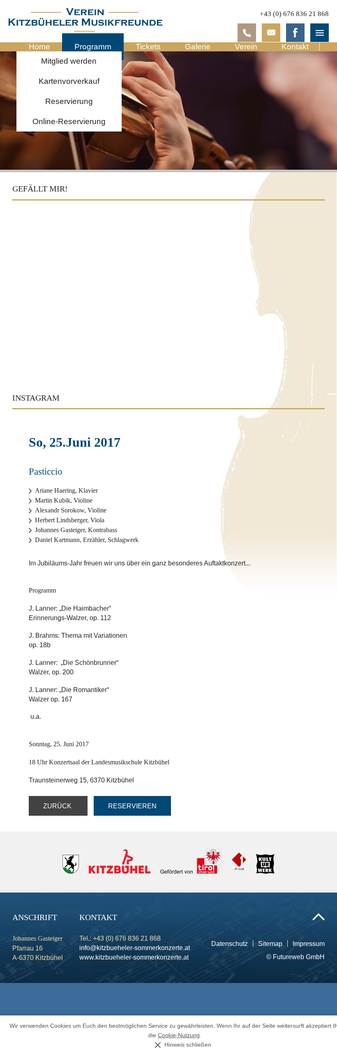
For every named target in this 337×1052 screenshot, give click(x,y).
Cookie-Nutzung (179, 1035)
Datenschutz (229, 943)
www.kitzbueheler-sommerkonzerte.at (134, 957)
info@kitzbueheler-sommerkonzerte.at (134, 947)
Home (39, 46)
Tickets (148, 46)
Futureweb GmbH (299, 956)
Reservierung (69, 101)
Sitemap (270, 943)
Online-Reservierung (69, 121)
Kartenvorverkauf (69, 81)
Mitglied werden (69, 61)
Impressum (309, 943)
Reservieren (132, 806)
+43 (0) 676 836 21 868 (294, 14)
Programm (92, 46)
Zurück (58, 806)
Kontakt (295, 46)
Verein (246, 46)
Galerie (197, 46)
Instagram (36, 397)
